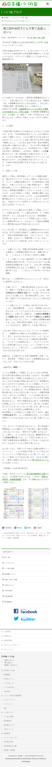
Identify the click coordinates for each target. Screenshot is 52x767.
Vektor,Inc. (43, 759)
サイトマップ (8, 649)
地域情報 (7, 733)
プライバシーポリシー (12, 645)
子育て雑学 (9, 591)
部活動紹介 (9, 602)
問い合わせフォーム (40, 460)
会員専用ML (8, 640)
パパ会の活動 (9, 568)
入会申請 (7, 631)
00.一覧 (29, 37)
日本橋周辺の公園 (10, 746)
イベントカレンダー (11, 737)
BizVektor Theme (30, 759)
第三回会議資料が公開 (36, 474)
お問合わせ (8, 636)
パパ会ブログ (8, 712)
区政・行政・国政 (39, 37)
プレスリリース (9, 700)
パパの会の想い (9, 687)
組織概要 (7, 675)
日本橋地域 (9, 596)
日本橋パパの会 (9, 670)
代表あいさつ (8, 679)
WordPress (19, 759)
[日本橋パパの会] (20, 5)
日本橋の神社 (8, 742)
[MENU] (47, 4)
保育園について (10, 574)
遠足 (5, 708)
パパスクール (9, 563)
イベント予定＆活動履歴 (12, 696)
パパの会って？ (9, 683)
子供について (9, 585)
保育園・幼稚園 (9, 750)
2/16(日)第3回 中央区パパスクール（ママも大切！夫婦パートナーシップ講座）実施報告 (14, 535)
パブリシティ (8, 704)
